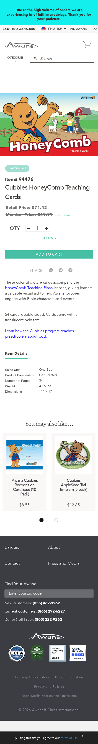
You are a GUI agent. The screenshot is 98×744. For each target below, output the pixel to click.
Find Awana (77, 29)
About (54, 547)
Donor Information (69, 677)
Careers (12, 547)
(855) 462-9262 (46, 603)
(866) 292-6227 (51, 611)
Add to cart (49, 254)
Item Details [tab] (16, 353)
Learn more (63, 215)
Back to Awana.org (19, 29)
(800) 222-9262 (48, 619)
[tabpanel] (24, 472)
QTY (15, 229)
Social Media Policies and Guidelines (49, 696)
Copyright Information (32, 677)
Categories (15, 57)
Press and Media (64, 563)
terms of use (69, 738)
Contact (12, 563)
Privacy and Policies (49, 687)
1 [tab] (41, 520)
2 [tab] (56, 520)
